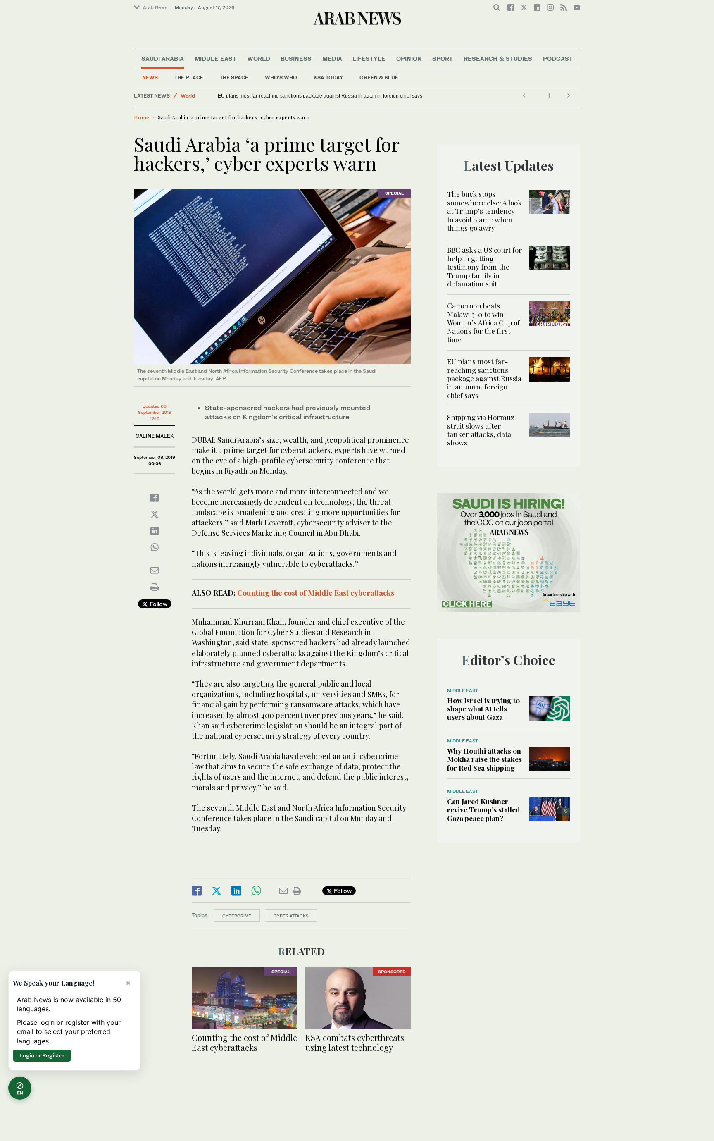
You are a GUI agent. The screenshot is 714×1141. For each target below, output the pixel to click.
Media (332, 58)
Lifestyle (369, 58)
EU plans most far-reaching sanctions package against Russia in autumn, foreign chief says (320, 96)
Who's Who (281, 77)
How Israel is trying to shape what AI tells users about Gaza (483, 709)
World (258, 58)
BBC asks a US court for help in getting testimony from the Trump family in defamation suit (484, 266)
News (150, 77)
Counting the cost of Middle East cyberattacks (315, 593)
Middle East (215, 58)
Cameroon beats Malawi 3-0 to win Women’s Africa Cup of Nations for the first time (483, 322)
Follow (157, 603)
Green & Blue (378, 77)
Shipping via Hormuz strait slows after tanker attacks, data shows (480, 430)
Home (141, 117)
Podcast (558, 58)
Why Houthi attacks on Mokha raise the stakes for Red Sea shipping (484, 759)
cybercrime (236, 915)
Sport (442, 58)
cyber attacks (291, 915)
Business (296, 58)
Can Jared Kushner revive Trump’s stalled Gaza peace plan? (483, 810)
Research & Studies (498, 58)
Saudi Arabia (162, 58)
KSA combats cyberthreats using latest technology (354, 1042)
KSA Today (328, 77)
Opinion (409, 58)
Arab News (155, 7)
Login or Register (41, 1055)
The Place (188, 77)
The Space (234, 77)
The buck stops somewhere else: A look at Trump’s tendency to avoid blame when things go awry (484, 210)
